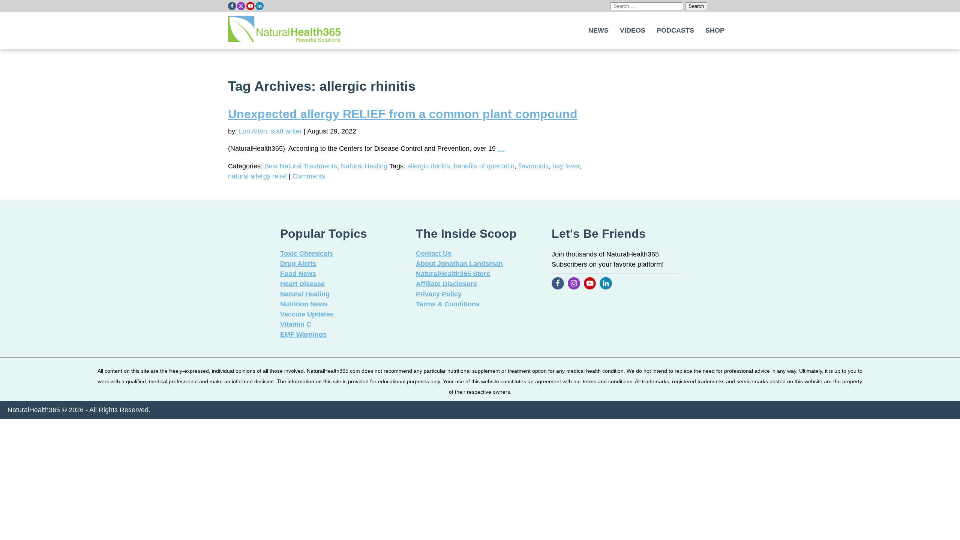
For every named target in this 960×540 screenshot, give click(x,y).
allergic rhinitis (428, 166)
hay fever (566, 166)
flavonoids (533, 166)
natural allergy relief (257, 176)
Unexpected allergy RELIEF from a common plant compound (403, 114)
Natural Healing (364, 166)
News (598, 30)
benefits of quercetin (484, 166)
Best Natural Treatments (300, 166)
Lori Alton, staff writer (270, 131)
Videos (632, 30)
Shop (714, 30)
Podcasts (675, 30)
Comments (308, 176)
